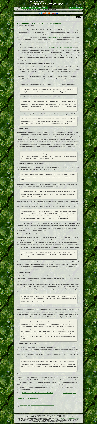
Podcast (80, 7)
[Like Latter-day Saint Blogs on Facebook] (40, 13)
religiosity (63, 408)
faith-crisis (44, 408)
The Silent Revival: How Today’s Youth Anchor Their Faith (44, 9)
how (48, 408)
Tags (24, 7)
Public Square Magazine (69, 393)
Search (80, 9)
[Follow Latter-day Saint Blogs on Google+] (43, 13)
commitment (36, 408)
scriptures (72, 408)
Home (18, 7)
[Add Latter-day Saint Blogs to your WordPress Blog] (51, 13)
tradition (24, 409)
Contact (38, 7)
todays (21, 409)
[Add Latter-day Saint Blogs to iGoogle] (55, 13)
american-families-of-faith (24, 408)
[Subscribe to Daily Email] (47, 13)
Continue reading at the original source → (28, 398)
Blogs (31, 7)
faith (40, 408)
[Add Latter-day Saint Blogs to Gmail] (53, 13)
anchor (31, 408)
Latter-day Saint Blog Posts (26, 9)
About (45, 7)
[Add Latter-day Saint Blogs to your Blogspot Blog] (49, 13)
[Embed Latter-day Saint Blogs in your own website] (57, 13)
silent (76, 408)
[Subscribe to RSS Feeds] (45, 13)
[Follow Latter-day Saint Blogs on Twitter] (42, 13)
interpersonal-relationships (55, 408)
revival (67, 408)
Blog (73, 7)
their (79, 408)
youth (29, 409)
